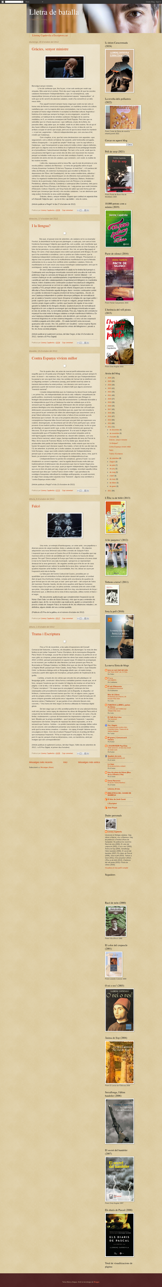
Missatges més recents (40, 762)
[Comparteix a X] (83, 210)
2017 (110, 409)
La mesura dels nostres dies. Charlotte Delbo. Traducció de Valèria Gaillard (118, 729)
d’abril (112, 476)
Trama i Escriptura (46, 633)
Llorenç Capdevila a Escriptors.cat (50, 35)
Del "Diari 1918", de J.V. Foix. (118, 672)
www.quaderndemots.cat (116, 758)
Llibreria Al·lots (114, 789)
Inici (65, 762)
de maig (113, 472)
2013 (110, 423)
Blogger (96, 1282)
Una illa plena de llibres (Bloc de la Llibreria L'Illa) (119, 773)
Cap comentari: (68, 210)
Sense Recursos (114, 781)
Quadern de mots (114, 756)
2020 (110, 399)
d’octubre (113, 437)
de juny (112, 469)
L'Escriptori (112, 803)
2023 (110, 388)
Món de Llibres (113, 695)
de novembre (115, 433)
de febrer (113, 483)
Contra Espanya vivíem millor (54, 357)
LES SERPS (112, 680)
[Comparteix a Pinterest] (88, 210)
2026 (110, 378)
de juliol (113, 465)
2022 (110, 392)
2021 (110, 395)
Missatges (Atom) (47, 767)
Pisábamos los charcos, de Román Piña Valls (117, 698)
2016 (110, 413)
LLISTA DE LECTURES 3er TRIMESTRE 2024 (117, 710)
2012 (110, 427)
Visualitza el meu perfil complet (116, 868)
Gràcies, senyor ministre (50, 48)
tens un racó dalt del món (118, 670)
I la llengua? (41, 225)
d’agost (112, 462)
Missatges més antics (89, 762)
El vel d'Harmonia (115, 686)
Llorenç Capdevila (115, 832)
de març (113, 479)
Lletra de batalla (54, 12)
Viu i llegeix (112, 725)
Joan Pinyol (112, 808)
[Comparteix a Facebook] (85, 210)
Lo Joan (111, 764)
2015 (110, 416)
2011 (110, 491)
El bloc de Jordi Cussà (117, 799)
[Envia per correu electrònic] (78, 210)
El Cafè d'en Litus (115, 717)
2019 (110, 402)
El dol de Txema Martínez (116, 783)
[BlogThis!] (80, 210)
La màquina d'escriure (115, 688)
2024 (110, 385)
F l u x (110, 678)
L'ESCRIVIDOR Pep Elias (117, 746)
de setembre (114, 458)
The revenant (112, 719)
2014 (110, 420)
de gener (113, 486)
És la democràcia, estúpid (116, 766)
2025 (110, 381)
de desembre (115, 430)
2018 (110, 406)
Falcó (36, 505)
